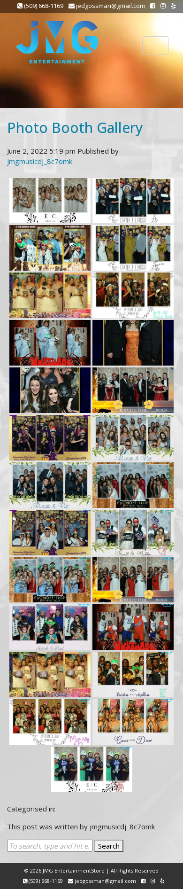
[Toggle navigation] (155, 45)
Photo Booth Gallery (75, 127)
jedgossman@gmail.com (110, 5)
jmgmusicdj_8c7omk (39, 161)
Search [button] (109, 845)
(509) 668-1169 (43, 5)
